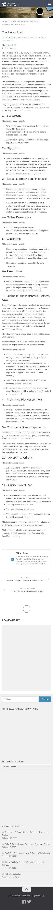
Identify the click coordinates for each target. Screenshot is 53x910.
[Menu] (49, 3)
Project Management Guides (16, 21)
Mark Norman (10, 48)
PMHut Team (10, 37)
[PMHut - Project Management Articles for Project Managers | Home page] (17, 3)
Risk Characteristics (13, 874)
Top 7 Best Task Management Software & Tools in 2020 (27, 853)
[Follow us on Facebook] (24, 902)
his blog (17, 536)
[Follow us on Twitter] (29, 902)
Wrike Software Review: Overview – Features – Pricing (27, 844)
